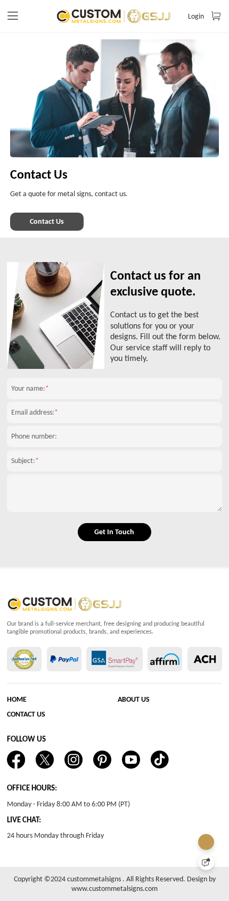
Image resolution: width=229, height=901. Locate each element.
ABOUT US (134, 699)
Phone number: (34, 436)
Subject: (23, 460)
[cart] (215, 16)
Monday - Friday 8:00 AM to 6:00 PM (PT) (68, 804)
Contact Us (47, 221)
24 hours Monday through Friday (55, 835)
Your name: (28, 388)
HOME (17, 699)
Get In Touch (114, 531)
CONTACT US (26, 714)
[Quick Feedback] (206, 862)
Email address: (32, 412)
